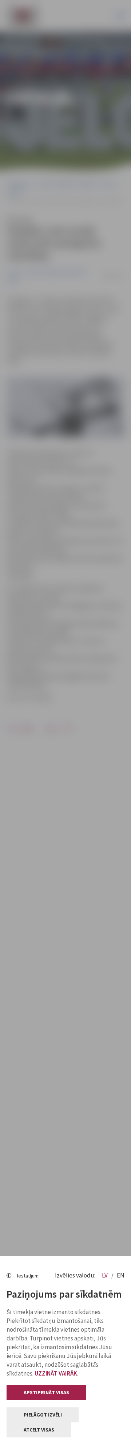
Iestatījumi (28, 1275)
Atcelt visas (39, 1429)
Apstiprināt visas (46, 1392)
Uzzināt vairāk (56, 1373)
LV (105, 1275)
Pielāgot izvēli (43, 1414)
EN (120, 1275)
